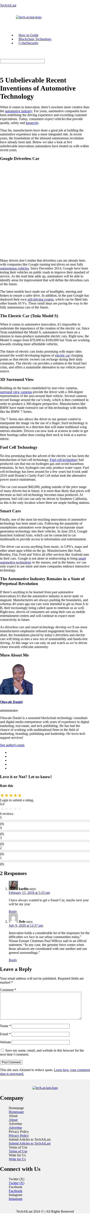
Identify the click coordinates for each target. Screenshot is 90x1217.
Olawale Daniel (11, 702)
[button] (7, 21)
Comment (8, 990)
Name (5, 1026)
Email (5, 1034)
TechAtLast (8, 5)
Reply (13, 911)
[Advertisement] (45, 210)
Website (5, 1042)
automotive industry (18, 111)
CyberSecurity (28, 43)
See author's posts (12, 745)
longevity (32, 123)
